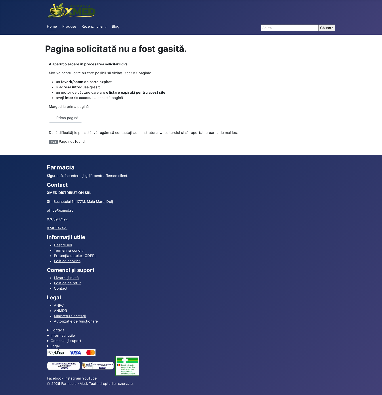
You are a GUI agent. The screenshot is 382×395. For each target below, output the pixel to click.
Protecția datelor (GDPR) (75, 255)
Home (52, 26)
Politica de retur (67, 283)
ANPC (59, 305)
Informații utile (63, 335)
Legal (55, 346)
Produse (69, 26)
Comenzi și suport (66, 340)
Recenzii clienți (94, 26)
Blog (115, 26)
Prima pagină (66, 118)
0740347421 (57, 228)
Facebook (56, 378)
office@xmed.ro (60, 210)
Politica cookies (67, 261)
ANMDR (60, 310)
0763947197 (57, 219)
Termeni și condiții (69, 250)
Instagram (73, 378)
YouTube (89, 378)
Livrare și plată (66, 277)
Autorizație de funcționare (76, 321)
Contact (60, 288)
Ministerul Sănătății (70, 316)
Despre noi (63, 245)
